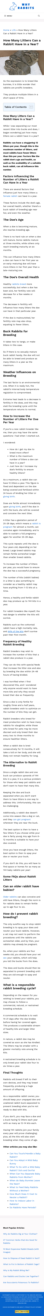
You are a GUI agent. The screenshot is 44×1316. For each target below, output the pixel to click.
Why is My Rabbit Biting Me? (16, 1270)
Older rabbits (10, 896)
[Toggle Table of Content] (30, 107)
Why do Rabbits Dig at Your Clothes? (20, 1234)
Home (6, 30)
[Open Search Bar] (38, 16)
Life (14, 30)
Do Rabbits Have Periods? (23, 1207)
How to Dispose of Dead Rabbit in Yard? (21, 1258)
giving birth (9, 496)
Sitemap (38, 1307)
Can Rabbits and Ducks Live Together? (21, 1276)
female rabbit (10, 196)
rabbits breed (19, 284)
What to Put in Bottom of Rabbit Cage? (21, 1264)
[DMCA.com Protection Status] (22, 1312)
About (22, 1307)
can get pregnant (22, 819)
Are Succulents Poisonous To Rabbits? (21, 1282)
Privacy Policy (30, 1307)
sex (5, 958)
